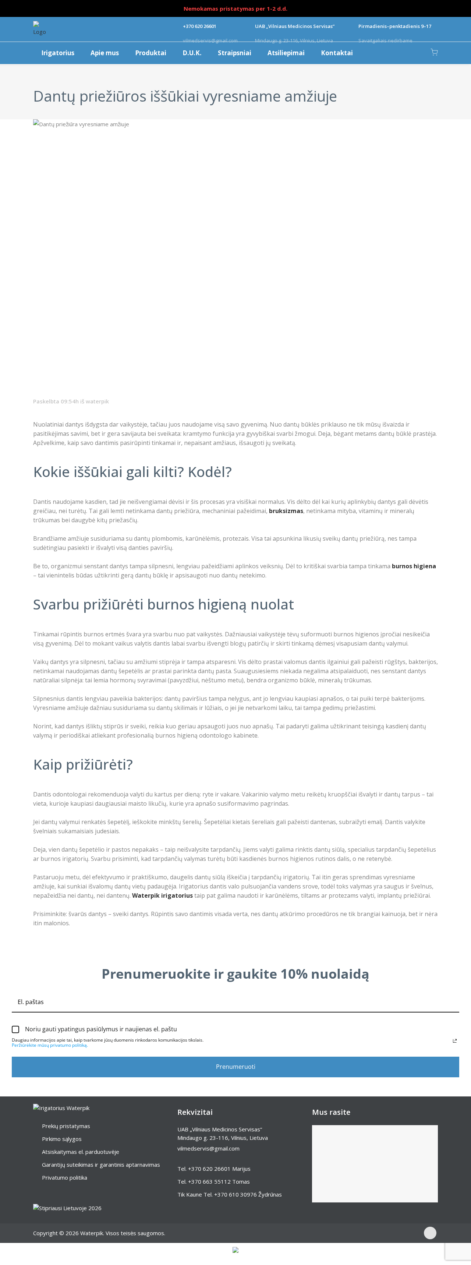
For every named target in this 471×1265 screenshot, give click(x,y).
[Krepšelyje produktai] (434, 52)
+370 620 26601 (209, 1168)
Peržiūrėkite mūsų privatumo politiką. (50, 1045)
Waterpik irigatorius (162, 895)
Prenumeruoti (235, 1067)
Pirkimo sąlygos (62, 1138)
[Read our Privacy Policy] (454, 1040)
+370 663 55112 (209, 1181)
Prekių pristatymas (66, 1126)
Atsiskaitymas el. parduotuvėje (80, 1151)
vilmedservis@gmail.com (208, 1148)
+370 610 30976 (235, 1194)
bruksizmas (286, 511)
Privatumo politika (64, 1177)
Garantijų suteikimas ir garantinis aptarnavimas (101, 1164)
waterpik (97, 401)
